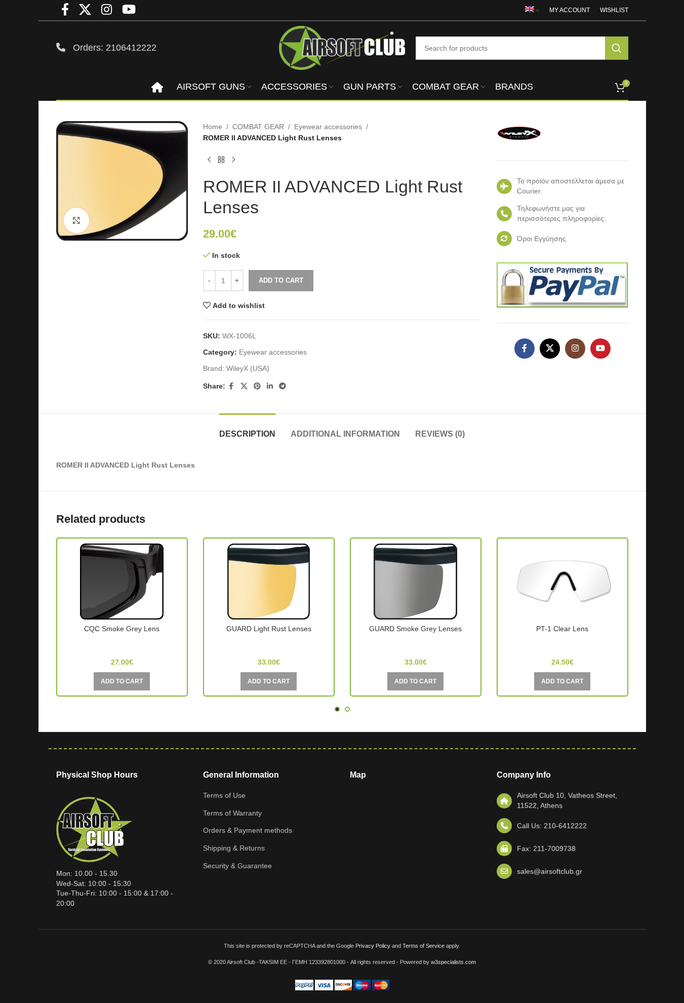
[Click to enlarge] (76, 220)
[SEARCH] (616, 48)
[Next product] (233, 160)
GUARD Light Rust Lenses (268, 629)
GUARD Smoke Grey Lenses (415, 629)
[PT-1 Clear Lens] (562, 582)
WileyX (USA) (247, 368)
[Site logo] (342, 47)
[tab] (247, 428)
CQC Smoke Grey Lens (121, 629)
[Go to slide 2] (347, 709)
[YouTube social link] (600, 348)
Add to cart (281, 280)
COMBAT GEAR (258, 127)
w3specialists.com (453, 962)
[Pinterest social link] (257, 386)
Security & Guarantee (237, 866)
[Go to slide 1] (337, 709)
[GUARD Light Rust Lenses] (269, 582)
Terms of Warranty (232, 813)
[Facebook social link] (231, 386)
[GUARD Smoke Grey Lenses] (415, 582)
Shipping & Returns (234, 848)
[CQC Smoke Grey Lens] (122, 582)
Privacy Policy (372, 946)
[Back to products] (221, 160)
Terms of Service (424, 946)
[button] (122, 681)
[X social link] (244, 386)
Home (212, 127)
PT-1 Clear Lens (562, 629)
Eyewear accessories (328, 127)
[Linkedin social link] (270, 386)
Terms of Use (224, 795)
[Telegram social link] (282, 386)
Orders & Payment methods (247, 830)
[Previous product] (209, 160)
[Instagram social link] (575, 348)
